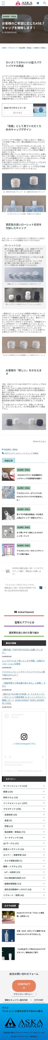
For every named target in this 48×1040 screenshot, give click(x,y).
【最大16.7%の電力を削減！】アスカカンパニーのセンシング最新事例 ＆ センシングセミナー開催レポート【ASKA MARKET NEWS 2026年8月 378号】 (24, 698)
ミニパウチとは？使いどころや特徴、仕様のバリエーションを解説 (23, 662)
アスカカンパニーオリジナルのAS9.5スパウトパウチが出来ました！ (30, 496)
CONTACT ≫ (25, 986)
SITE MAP (38, 999)
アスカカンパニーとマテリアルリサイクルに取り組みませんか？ (23, 673)
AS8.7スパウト (9, 453)
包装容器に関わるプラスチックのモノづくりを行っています (24, 1032)
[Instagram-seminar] (7, 1007)
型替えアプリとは (24, 622)
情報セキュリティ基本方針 (16, 999)
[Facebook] (3, 1007)
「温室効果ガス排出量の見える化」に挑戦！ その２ (23, 684)
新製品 (35, 453)
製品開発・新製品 (11, 449)
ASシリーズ (20, 453)
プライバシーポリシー (23, 994)
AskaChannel (26, 612)
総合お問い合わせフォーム (24, 974)
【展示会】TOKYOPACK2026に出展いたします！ (22, 651)
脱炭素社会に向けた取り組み (24, 632)
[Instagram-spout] (5, 1007)
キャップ (29, 453)
